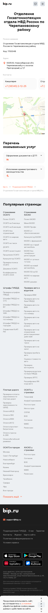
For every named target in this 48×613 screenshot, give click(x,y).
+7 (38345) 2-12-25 (15, 86)
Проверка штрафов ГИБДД (11, 293)
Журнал (18, 534)
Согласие (28, 420)
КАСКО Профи (30, 227)
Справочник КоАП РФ (10, 330)
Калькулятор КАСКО (32, 237)
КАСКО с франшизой (33, 241)
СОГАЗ (27, 412)
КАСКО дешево (30, 282)
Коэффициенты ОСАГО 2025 (10, 273)
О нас (31, 530)
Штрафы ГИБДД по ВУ (11, 306)
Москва (6, 452)
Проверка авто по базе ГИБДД (31, 300)
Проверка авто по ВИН (31, 306)
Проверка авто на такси (31, 341)
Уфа (5, 486)
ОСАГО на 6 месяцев (12, 227)
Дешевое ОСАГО (10, 269)
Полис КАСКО (30, 219)
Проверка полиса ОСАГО (10, 263)
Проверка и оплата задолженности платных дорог (11, 396)
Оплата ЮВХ (8, 419)
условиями (26, 603)
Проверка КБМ (30, 295)
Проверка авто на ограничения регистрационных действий (31, 333)
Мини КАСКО (29, 223)
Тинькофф (28, 397)
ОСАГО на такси (10, 243)
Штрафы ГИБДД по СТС (11, 299)
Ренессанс (28, 428)
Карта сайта (29, 534)
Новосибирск (9, 459)
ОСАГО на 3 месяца (11, 223)
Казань (6, 467)
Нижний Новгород (11, 471)
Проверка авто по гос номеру (31, 312)
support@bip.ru (13, 519)
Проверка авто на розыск (31, 324)
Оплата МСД (8, 411)
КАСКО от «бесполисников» (32, 232)
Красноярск (8, 475)
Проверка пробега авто (32, 354)
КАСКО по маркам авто (31, 276)
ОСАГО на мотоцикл (12, 251)
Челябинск (7, 479)
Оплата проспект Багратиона (10, 428)
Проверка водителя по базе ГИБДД (32, 372)
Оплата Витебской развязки (11, 440)
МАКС (26, 424)
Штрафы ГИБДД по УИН (11, 312)
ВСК (26, 416)
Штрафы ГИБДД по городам (11, 324)
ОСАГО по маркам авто (11, 238)
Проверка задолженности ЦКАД (10, 405)
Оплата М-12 (8, 423)
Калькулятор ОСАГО (11, 258)
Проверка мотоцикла (29, 366)
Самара (6, 483)
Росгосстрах (29, 404)
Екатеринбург (9, 463)
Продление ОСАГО (11, 255)
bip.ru (5, 187)
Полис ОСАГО (9, 219)
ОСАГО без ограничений (8, 232)
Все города (8, 490)
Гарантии (40, 530)
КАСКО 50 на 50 (31, 272)
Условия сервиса (11, 542)
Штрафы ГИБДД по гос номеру (11, 318)
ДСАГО (6, 247)
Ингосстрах (29, 408)
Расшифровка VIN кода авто (31, 382)
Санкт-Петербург (10, 456)
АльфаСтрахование (32, 401)
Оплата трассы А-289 (9, 434)
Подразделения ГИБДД (22, 187)
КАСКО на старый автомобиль (31, 246)
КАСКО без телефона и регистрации (29, 253)
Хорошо (41, 604)
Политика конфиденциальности (18, 538)
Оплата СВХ (8, 415)
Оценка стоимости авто (32, 360)
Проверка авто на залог (31, 347)
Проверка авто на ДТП (31, 318)
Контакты (7, 534)
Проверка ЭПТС (31, 377)
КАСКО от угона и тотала (31, 260)
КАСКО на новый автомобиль (31, 266)
